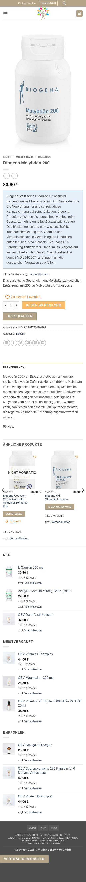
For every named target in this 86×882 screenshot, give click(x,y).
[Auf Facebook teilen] (14, 343)
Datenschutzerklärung (60, 838)
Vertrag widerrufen (24, 859)
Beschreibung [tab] (13, 366)
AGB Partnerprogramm (43, 843)
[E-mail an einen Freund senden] (28, 343)
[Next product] (6, 176)
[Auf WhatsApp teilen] (6, 343)
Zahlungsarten (26, 835)
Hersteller (25, 156)
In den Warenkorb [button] (59, 507)
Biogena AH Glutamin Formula (56, 497)
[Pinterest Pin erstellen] (35, 343)
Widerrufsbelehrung (24, 838)
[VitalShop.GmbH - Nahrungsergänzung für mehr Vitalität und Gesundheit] (43, 14)
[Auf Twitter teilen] (21, 343)
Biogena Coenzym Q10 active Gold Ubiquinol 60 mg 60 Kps (15, 501)
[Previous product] (14, 176)
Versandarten (51, 835)
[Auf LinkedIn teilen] (42, 343)
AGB (67, 835)
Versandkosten (39, 274)
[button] (48, 3)
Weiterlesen (14, 514)
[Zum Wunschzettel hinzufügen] (34, 457)
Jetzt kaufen (20, 316)
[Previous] (3, 498)
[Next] (82, 498)
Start (7, 156)
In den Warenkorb (43, 305)
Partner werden (27, 3)
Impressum (29, 840)
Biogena (44, 156)
